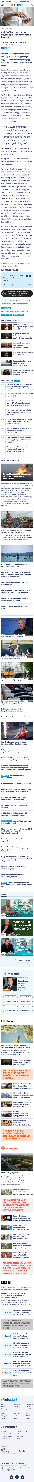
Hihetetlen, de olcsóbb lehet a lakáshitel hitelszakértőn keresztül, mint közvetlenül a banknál (16, 831)
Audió (15, 1416)
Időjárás (28, 1418)
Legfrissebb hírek (22, 1431)
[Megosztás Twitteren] (5, 48)
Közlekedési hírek (6, 1434)
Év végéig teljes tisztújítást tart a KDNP (16, 784)
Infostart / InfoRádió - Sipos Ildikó (14, 42)
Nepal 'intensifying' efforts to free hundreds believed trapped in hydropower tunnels (14, 1295)
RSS (7, 1470)
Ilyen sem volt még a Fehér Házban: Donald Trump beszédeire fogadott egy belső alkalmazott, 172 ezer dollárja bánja (16, 768)
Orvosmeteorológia (6, 1436)
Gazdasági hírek (5, 1439)
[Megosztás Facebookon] (2, 48)
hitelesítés (6, 308)
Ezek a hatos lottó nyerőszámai (13, 717)
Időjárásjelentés (21, 1434)
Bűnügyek (4, 1416)
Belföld (12, 301)
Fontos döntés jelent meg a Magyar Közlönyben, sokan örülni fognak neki (16, 885)
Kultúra (16, 1406)
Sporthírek (20, 1436)
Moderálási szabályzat (16, 1468)
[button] (4, 285)
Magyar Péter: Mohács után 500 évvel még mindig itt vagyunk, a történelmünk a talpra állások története (16, 859)
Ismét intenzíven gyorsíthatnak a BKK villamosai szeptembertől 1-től (14, 680)
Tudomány (17, 1404)
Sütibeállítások (13, 1470)
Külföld (3, 1406)
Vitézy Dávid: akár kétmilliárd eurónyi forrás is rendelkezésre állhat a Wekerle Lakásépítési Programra (16, 575)
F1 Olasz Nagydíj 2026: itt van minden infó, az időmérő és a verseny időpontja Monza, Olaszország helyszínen (16, 1175)
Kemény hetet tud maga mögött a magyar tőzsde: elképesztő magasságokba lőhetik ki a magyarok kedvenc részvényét (16, 1205)
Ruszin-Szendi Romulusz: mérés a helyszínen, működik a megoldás (12, 635)
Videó (15, 1418)
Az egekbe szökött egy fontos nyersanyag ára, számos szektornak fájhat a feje (14, 849)
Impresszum (14, 1466)
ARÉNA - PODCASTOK (8, 1)
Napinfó (3, 1418)
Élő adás (11, 997)
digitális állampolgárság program (14, 311)
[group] (12, 285)
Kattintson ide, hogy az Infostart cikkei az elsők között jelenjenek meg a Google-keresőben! (18, 293)
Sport (15, 1409)
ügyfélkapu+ (6, 314)
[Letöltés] (27, 276)
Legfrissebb (17, 1413)
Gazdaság (4, 1409)
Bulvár (3, 1413)
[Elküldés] (8, 48)
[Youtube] (22, 1477)
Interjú (28, 1406)
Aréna (18, 1439)
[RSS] (11, 1477)
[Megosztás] (30, 276)
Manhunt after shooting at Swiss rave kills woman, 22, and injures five (17, 1383)
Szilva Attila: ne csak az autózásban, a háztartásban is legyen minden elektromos (13, 703)
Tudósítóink (29, 1404)
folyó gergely (18, 314)
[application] (17, 285)
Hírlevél (28, 1416)
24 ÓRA (17, 381)
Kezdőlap (5, 301)
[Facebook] (17, 1477)
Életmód (28, 1409)
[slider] (21, 284)
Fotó (27, 1413)
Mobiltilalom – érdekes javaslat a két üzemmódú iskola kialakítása (13, 658)
